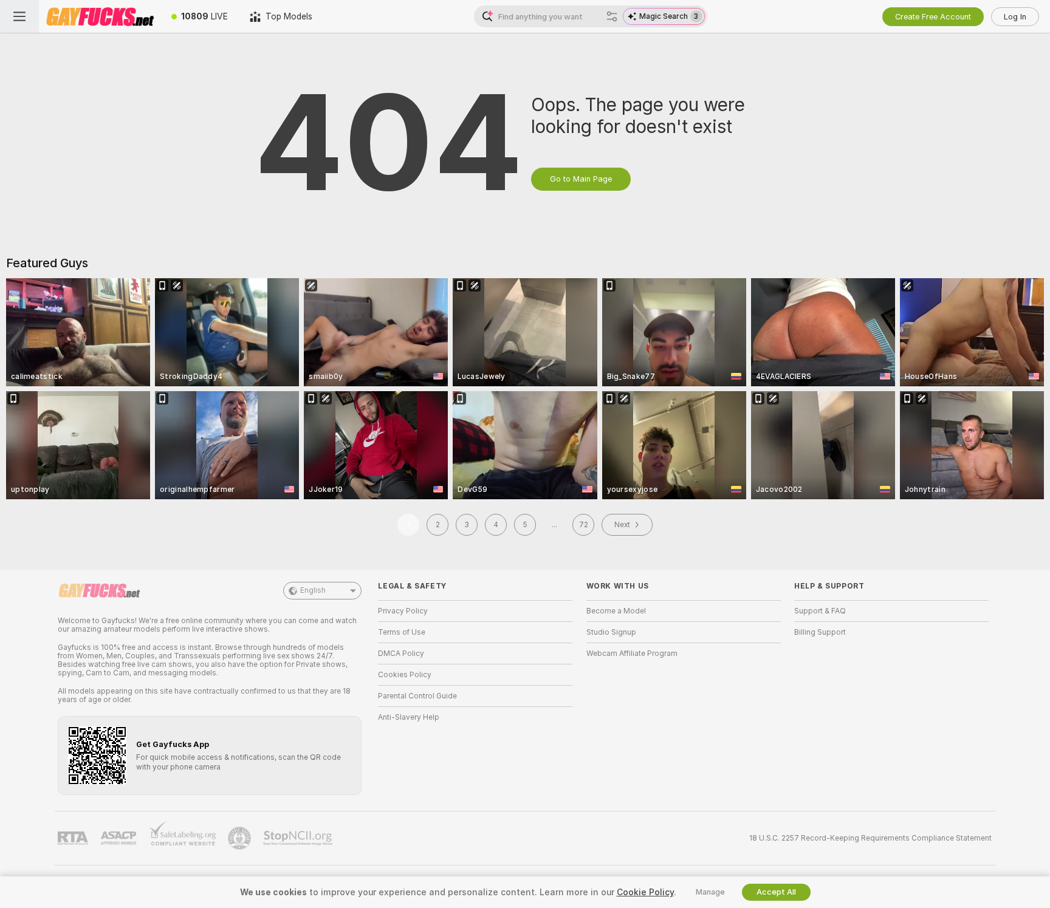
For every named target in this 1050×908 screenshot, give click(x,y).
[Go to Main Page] (99, 16)
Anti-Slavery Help (408, 717)
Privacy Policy (403, 611)
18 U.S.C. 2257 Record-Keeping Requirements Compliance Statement (870, 838)
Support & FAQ (820, 611)
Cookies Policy (404, 675)
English (313, 590)
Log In (1015, 16)
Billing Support (820, 632)
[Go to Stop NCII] (299, 838)
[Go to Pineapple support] (240, 838)
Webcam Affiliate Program (632, 653)
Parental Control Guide (417, 696)
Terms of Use (401, 632)
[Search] (611, 16)
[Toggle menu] (19, 16)
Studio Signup (611, 632)
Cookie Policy (645, 892)
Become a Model (616, 611)
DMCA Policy (401, 653)
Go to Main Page (581, 178)
